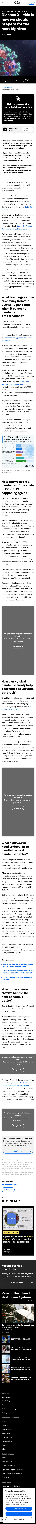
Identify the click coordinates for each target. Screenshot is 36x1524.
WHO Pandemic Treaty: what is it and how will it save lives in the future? (18, 972)
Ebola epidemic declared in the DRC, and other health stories (21, 1338)
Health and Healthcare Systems (17, 11)
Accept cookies (18, 646)
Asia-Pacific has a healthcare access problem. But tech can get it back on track (22, 1359)
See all (31, 1300)
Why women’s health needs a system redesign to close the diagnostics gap (20, 1369)
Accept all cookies (19, 1514)
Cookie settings (19, 1519)
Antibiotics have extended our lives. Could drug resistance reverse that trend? (21, 1379)
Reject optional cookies (19, 1508)
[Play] (5, 129)
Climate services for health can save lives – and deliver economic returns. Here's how (22, 1349)
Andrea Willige (7, 87)
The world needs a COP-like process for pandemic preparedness (18, 965)
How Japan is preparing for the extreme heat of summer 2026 (18, 1326)
